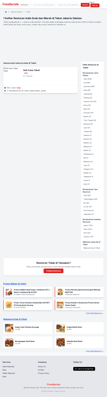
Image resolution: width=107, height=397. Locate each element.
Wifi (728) (87, 233)
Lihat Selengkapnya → (95, 313)
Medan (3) (87, 150)
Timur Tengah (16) (90, 120)
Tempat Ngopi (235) (90, 199)
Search (85, 5)
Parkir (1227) (88, 229)
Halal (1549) (88, 79)
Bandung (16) (88, 124)
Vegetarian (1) (88, 176)
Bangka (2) (87, 173)
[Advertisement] (53, 43)
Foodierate (11, 4)
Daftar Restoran (9, 373)
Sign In (92, 2)
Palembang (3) (89, 154)
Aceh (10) (87, 128)
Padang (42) (88, 98)
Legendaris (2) (89, 214)
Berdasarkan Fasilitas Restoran (92, 220)
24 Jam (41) (88, 207)
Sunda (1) (87, 180)
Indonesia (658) (89, 86)
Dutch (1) (87, 184)
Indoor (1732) (88, 225)
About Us (42, 366)
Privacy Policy (43, 373)
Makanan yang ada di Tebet (91, 243)
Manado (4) (88, 139)
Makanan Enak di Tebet (92, 248)
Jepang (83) (88, 94)
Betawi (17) (87, 116)
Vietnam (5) (88, 135)
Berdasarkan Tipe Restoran (90, 190)
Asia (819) (87, 83)
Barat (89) (87, 90)
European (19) (88, 113)
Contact (41, 370)
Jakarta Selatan (16, 12)
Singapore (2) (88, 169)
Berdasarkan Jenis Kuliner (90, 74)
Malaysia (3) (88, 146)
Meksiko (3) (88, 143)
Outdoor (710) (88, 237)
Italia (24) (87, 109)
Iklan (4, 377)
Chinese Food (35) (90, 101)
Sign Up (95, 5)
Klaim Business (8, 366)
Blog (4, 370)
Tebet (28, 12)
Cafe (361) (87, 195)
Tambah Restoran (53, 271)
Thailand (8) (88, 131)
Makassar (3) (88, 161)
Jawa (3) (87, 165)
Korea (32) (87, 105)
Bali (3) (86, 158)
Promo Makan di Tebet (14, 283)
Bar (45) (86, 203)
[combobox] (44, 5)
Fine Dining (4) (89, 210)
